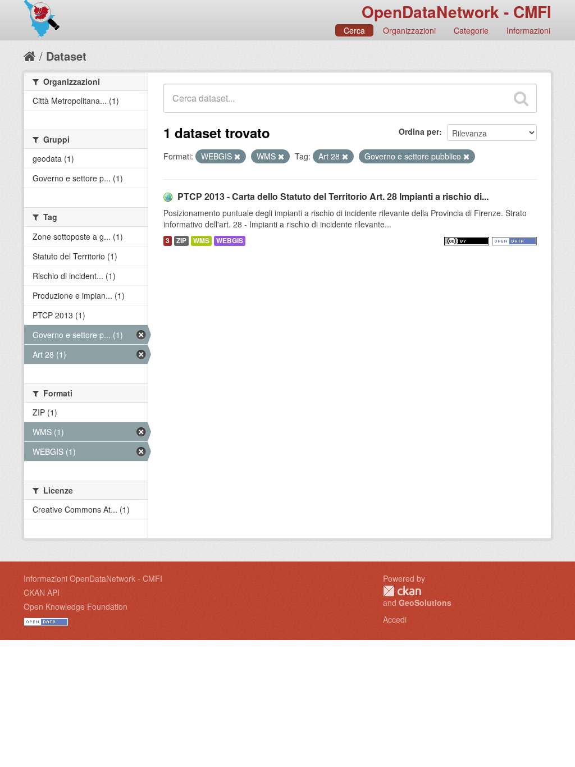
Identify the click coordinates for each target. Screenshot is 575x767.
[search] (521, 98)
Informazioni (528, 30)
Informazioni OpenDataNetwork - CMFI (93, 578)
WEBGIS (229, 240)
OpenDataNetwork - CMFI (456, 11)
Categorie (471, 30)
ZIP (181, 240)
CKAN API (42, 592)
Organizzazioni (409, 30)
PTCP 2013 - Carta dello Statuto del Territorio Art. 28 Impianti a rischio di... (333, 196)
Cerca (354, 30)
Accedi (395, 619)
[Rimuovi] (237, 156)
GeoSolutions (425, 602)
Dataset (66, 56)
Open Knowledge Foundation (75, 606)
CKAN (402, 591)
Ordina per (419, 131)
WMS (201, 240)
